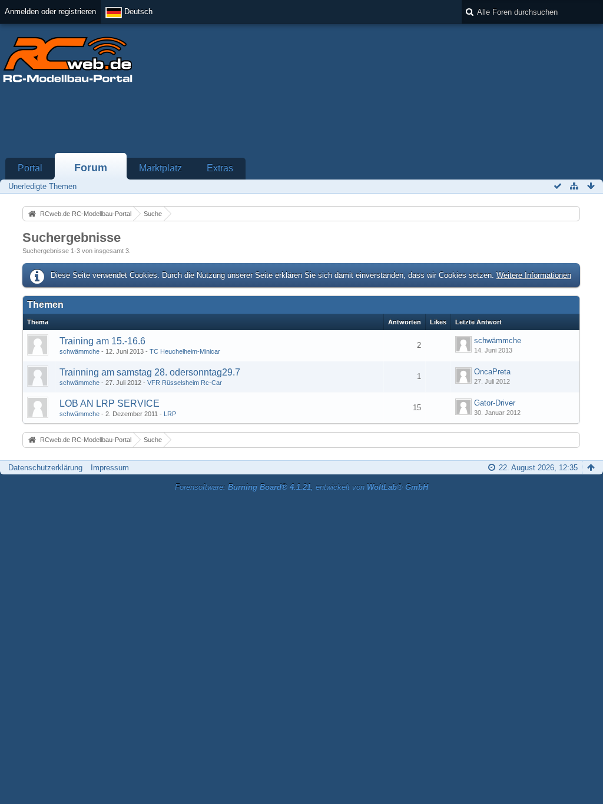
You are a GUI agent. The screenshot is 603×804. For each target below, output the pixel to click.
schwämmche (79, 351)
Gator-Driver (494, 402)
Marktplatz (160, 168)
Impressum (110, 467)
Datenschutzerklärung (45, 467)
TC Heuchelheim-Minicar (185, 351)
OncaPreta (492, 371)
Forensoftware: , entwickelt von (301, 487)
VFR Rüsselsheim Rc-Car (184, 382)
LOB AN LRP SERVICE (109, 403)
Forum (90, 168)
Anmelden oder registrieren (50, 11)
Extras (220, 168)
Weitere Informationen (533, 275)
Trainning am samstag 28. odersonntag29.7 (149, 372)
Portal (30, 168)
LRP (170, 413)
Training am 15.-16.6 (102, 341)
